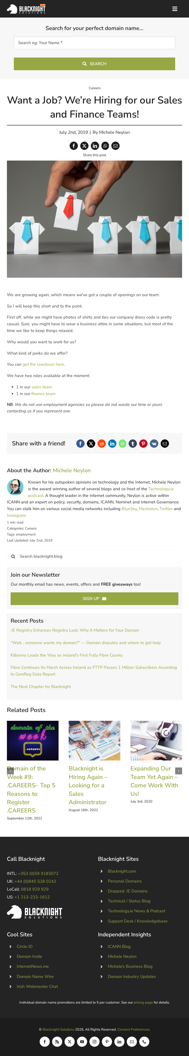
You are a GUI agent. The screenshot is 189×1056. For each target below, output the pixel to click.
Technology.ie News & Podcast (136, 911)
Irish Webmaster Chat (37, 986)
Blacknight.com (122, 871)
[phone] (144, 1042)
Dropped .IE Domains (128, 891)
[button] (10, 770)
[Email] (115, 145)
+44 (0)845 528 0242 (35, 881)
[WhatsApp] (105, 145)
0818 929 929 (35, 889)
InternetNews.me (33, 966)
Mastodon (148, 508)
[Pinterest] (143, 443)
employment (25, 534)
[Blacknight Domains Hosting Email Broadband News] (26, 6)
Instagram (16, 515)
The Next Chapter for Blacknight (41, 686)
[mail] (132, 1042)
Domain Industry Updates (132, 976)
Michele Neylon (114, 132)
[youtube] (82, 1042)
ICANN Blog (119, 946)
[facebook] (45, 1042)
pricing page (143, 1002)
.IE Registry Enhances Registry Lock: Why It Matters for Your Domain (75, 630)
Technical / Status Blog (129, 901)
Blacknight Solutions (58, 1029)
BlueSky (129, 508)
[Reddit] (101, 443)
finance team (43, 393)
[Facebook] (73, 145)
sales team (41, 387)
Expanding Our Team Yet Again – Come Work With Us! (156, 740)
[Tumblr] (132, 443)
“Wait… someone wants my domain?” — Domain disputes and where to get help (86, 642)
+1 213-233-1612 (32, 897)
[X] (84, 145)
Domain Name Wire (35, 976)
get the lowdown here (43, 364)
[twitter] (70, 1042)
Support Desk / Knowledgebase (138, 921)
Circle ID (24, 946)
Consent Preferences (133, 1029)
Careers (94, 88)
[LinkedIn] (95, 145)
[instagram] (94, 1042)
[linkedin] (119, 1042)
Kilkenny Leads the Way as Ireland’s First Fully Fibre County (67, 655)
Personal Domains (125, 881)
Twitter (166, 508)
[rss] (57, 1042)
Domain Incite (29, 956)
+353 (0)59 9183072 (38, 873)
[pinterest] (107, 1042)
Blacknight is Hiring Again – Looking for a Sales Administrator (94, 740)
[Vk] (154, 443)
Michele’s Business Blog (130, 966)
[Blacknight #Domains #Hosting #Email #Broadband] (34, 907)
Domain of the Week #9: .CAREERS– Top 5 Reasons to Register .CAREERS (32, 740)
